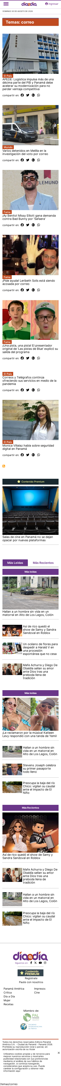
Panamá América (14, 988)
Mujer (7, 1000)
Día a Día (9, 996)
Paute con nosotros (31, 982)
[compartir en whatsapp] (38, 95)
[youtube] (40, 962)
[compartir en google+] (33, 95)
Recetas (8, 1004)
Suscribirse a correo (3, 466)
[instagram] (45, 962)
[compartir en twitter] (27, 95)
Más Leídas (15, 562)
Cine (37, 992)
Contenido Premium (32, 481)
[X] (35, 962)
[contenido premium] (30, 972)
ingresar (53, 3)
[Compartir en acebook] (22, 95)
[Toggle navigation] (6, 3)
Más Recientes (43, 562)
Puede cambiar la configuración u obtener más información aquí (24, 1068)
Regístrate (31, 978)
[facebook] (31, 962)
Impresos (39, 988)
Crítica (8, 992)
